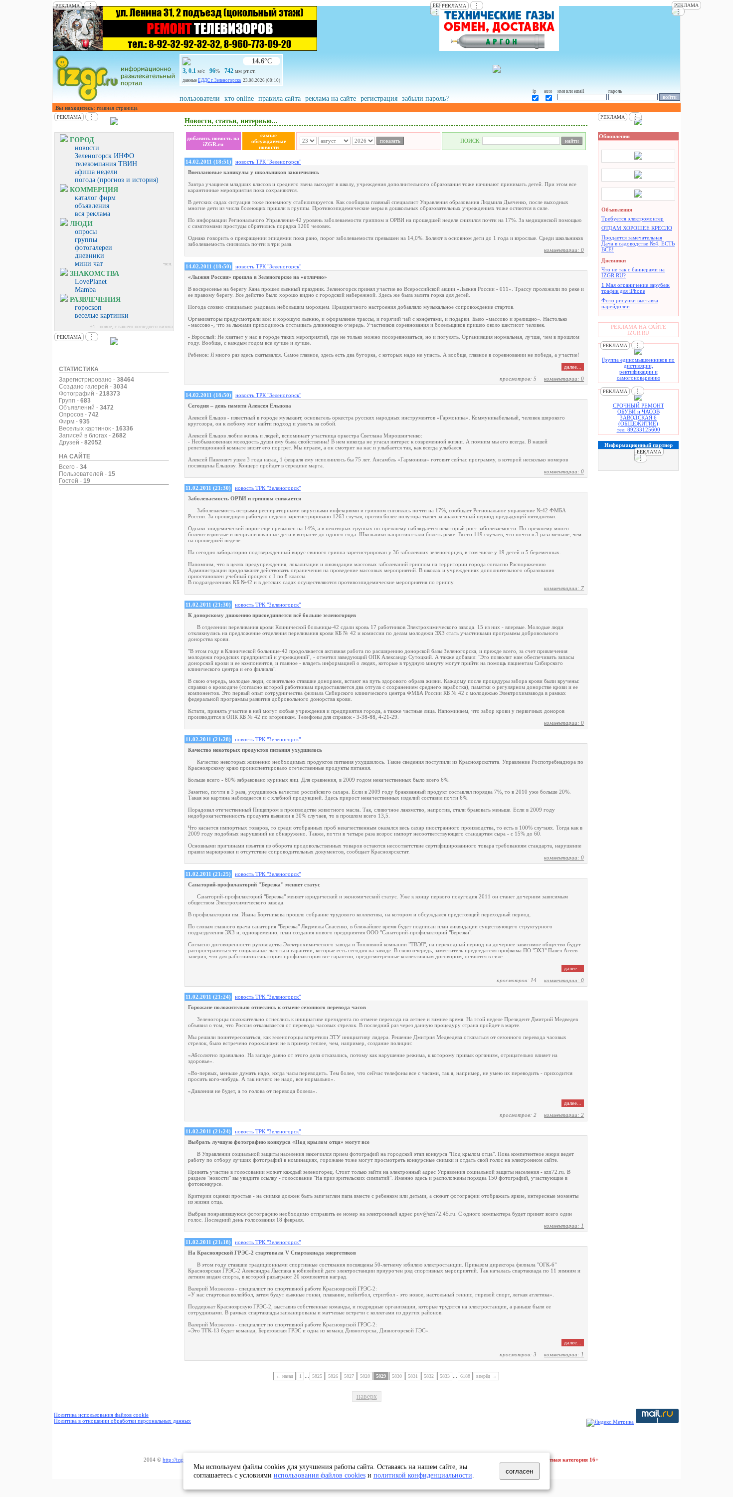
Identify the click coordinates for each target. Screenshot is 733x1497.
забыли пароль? (425, 98)
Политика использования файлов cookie (101, 1415)
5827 (349, 1376)
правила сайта (279, 98)
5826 (333, 1376)
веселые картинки (102, 315)
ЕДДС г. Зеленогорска (219, 80)
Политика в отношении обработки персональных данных (122, 1421)
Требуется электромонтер (632, 218)
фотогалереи (93, 247)
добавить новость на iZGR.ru (213, 141)
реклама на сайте (330, 98)
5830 (397, 1376)
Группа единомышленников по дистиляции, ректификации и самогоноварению (638, 369)
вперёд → (486, 1376)
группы (86, 239)
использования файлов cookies (320, 1475)
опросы (86, 231)
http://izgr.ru (177, 1460)
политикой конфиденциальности (422, 1475)
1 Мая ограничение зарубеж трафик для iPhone (635, 288)
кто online (239, 98)
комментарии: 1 (564, 1226)
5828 (365, 1376)
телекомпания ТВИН (106, 164)
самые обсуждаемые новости (268, 141)
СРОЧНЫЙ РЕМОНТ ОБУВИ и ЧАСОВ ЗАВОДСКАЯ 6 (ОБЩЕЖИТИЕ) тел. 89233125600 (638, 417)
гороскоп (88, 307)
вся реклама (92, 213)
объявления (92, 206)
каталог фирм (95, 198)
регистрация (379, 98)
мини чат (89, 263)
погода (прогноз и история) (117, 180)
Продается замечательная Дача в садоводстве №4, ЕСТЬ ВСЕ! (638, 243)
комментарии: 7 (564, 588)
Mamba (85, 289)
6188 (465, 1376)
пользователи (200, 98)
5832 (429, 1376)
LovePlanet (91, 281)
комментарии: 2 (564, 1115)
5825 (317, 1376)
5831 (413, 1376)
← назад (284, 1376)
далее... (572, 367)
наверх (367, 1396)
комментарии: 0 (564, 250)
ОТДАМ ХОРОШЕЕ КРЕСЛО (636, 228)
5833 (445, 1376)
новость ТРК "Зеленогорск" (268, 162)
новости (87, 148)
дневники (89, 255)
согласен (519, 1471)
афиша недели (96, 172)
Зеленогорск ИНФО (104, 156)
